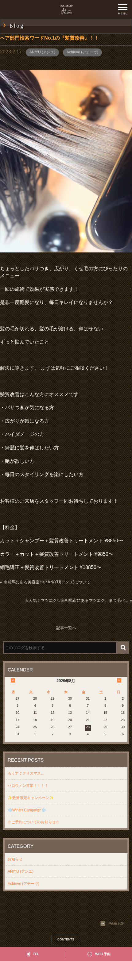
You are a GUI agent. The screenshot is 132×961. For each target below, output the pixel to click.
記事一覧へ (66, 627)
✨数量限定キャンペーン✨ (31, 798)
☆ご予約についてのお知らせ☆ (33, 822)
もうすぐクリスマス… (26, 773)
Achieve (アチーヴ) (82, 52)
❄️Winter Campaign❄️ (27, 810)
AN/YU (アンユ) (42, 52)
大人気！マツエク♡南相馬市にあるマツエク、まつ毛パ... (76, 600)
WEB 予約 (103, 954)
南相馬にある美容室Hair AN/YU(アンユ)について (47, 582)
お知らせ (15, 859)
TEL (36, 954)
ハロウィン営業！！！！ (28, 785)
